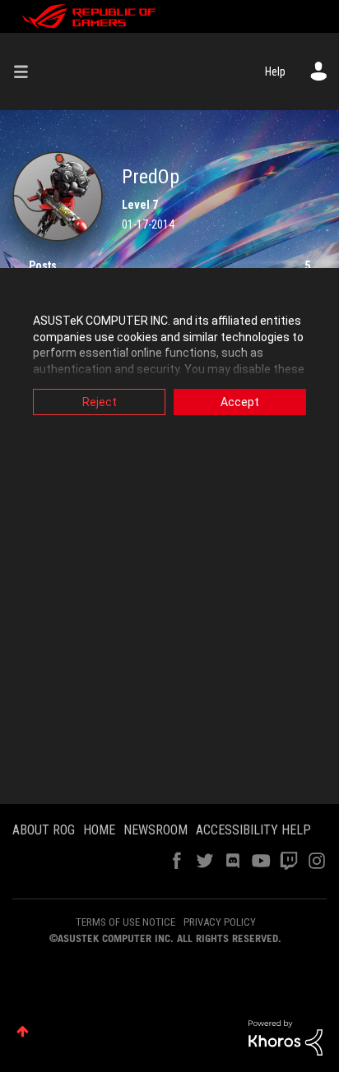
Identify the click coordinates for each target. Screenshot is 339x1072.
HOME (99, 830)
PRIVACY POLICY (219, 922)
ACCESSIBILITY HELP (253, 830)
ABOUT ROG (43, 830)
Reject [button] (99, 402)
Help (275, 71)
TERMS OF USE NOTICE (125, 922)
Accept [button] (240, 402)
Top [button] (22, 1031)
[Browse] (27, 71)
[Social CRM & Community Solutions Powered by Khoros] (285, 1036)
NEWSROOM (155, 830)
